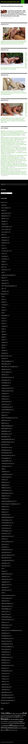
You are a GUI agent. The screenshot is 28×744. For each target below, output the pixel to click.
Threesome (4, 291)
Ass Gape (17, 715)
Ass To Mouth (23, 715)
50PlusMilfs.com (5, 364)
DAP (2, 234)
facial (21, 721)
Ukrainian (3, 350)
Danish (3, 310)
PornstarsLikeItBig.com (6, 646)
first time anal (21, 723)
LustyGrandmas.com (6, 598)
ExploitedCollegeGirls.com (7, 501)
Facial (2, 248)
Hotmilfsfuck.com (5, 552)
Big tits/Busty (4, 215)
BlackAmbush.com (5, 434)
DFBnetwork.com (5, 487)
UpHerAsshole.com (6, 687)
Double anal (4, 242)
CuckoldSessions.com (6, 474)
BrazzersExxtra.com (6, 447)
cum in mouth (4, 721)
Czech (2, 307)
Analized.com (4, 393)
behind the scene (5, 213)
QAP (2, 272)
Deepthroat (4, 237)
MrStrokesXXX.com (6, 617)
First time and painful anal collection (11, 2)
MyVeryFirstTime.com (6, 619)
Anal (24, 713)
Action (2, 202)
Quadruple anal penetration (7, 275)
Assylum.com (4, 412)
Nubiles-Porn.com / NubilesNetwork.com (11, 630)
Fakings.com (4, 512)
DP (2, 245)
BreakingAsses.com (5, 450)
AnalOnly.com (4, 399)
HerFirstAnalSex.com (6, 541)
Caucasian (3, 304)
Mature (3, 264)
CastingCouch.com (5, 466)
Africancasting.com (6, 372)
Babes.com (3, 415)
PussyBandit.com (5, 652)
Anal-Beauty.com (5, 382)
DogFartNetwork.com (6, 493)
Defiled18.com (4, 485)
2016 (11, 713)
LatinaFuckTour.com (6, 579)
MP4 (2, 728)
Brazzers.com (4, 444)
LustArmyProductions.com (7, 595)
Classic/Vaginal (5, 226)
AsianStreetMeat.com (6, 409)
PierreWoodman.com (6, 638)
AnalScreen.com (5, 404)
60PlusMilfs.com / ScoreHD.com (9, 366)
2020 (21, 713)
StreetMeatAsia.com (6, 670)
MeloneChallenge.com (6, 603)
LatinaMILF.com (5, 582)
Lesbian (3, 261)
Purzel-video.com (5, 649)
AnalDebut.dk (4, 385)
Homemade (4, 256)
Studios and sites (4, 355)
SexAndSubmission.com (7, 665)
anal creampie (3, 715)
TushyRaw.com (4, 684)
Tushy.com (3, 681)
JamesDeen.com (5, 563)
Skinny (3, 277)
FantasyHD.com (5, 514)
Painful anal (4, 269)
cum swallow (9, 721)
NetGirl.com (4, 622)
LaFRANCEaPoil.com (6, 573)
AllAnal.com (4, 374)
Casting (3, 224)
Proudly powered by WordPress (7, 742)
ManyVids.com (4, 600)
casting (21, 719)
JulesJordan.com (5, 565)
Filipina (3, 318)
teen (7, 730)
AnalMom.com (4, 396)
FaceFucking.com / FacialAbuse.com (9, 503)
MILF (2, 267)
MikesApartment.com (6, 606)
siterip (4, 730)
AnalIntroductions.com (6, 390)
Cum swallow (4, 232)
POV (21, 728)
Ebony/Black (4, 315)
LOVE (2, 592)
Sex (2, 730)
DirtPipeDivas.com (5, 490)
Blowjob (3, 218)
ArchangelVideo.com (6, 407)
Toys (10, 730)
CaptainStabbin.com (6, 460)
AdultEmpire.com (5, 369)
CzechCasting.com (5, 477)
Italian (2, 331)
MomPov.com (4, 611)
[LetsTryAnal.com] (14, 730)
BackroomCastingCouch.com (8, 417)
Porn (18, 728)
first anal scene (13, 723)
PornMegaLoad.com (6, 643)
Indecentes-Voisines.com (7, 555)
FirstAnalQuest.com (6, 522)
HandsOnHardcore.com (7, 536)
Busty (17, 719)
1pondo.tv (3, 358)
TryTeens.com (4, 678)
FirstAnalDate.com (5, 520)
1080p (7, 713)
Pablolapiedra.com (5, 635)
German (3, 323)
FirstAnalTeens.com (6, 525)
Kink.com (3, 571)
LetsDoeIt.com (4, 587)
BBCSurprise (4, 423)
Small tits (3, 280)
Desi (2, 312)
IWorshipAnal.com (5, 557)
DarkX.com (4, 479)
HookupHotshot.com (6, 549)
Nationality (3, 294)
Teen (2, 288)
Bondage (3, 221)
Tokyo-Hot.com (5, 673)
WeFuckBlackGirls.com (6, 695)
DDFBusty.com (5, 482)
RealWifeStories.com (6, 657)
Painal (6, 728)
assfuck (13, 715)
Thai (2, 347)
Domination (4, 240)
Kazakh (3, 337)
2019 (19, 713)
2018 (17, 713)
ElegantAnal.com (5, 495)
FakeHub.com (4, 506)
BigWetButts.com (5, 431)
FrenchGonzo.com (5, 528)
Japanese (3, 334)
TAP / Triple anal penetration (8, 285)
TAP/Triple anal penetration (7, 700)
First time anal (4, 250)
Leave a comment (9, 17)
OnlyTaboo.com (5, 633)
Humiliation (4, 259)
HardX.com (4, 538)
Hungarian (3, 326)
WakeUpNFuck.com (6, 692)
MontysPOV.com (5, 614)
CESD (2, 469)
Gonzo (2, 725)
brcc (10, 719)
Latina (2, 339)
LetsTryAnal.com (5, 590)
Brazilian (3, 302)
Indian (2, 329)
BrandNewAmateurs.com (7, 442)
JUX (2, 568)
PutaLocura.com (5, 654)
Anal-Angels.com (5, 380)
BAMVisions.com (5, 420)
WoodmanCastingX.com (7, 697)
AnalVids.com (8, 715)
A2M (2, 205)
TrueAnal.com (4, 676)
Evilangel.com (4, 498)
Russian (3, 342)
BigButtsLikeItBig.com (6, 425)
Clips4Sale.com (5, 471)
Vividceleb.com (5, 689)
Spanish (3, 345)
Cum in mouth (4, 229)
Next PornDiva (4, 627)
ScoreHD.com (4, 662)
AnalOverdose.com (5, 401)
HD (10, 725)
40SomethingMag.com (6, 361)
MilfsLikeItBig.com (5, 608)
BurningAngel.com (5, 458)
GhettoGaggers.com (6, 530)
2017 (14, 713)
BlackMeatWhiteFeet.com (7, 439)
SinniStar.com (4, 668)
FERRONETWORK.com (6, 517)
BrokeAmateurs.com (6, 452)
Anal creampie (4, 207)
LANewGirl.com (5, 576)
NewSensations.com (6, 625)
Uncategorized (4, 703)
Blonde (21, 717)
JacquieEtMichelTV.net (6, 560)
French (3, 320)
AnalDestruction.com (6, 388)
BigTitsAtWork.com (6, 428)
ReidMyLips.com (5, 660)
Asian (2, 299)
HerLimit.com (4, 544)
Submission (4, 283)
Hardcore (6, 726)
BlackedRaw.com (5, 436)
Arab (2, 296)
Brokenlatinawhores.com (7, 455)
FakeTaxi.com (4, 509)
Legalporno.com (5, 584)
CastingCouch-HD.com (6, 463)
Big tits (18, 717)
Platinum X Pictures (6, 641)
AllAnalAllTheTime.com (7, 377)
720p (3, 713)
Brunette (13, 719)
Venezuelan (4, 353)
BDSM (2, 210)
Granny (3, 253)
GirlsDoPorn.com (5, 533)
